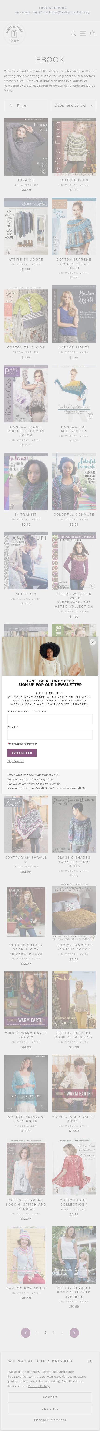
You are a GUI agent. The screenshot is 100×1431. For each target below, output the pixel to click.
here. (81, 788)
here (44, 788)
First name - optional (28, 712)
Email (13, 727)
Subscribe (22, 753)
